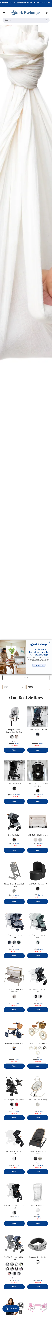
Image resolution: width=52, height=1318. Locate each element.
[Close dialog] (50, 642)
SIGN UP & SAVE (39, 665)
